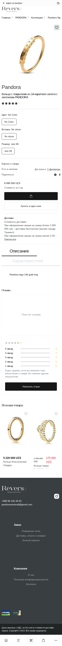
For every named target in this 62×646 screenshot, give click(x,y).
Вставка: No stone (11, 129)
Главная (6, 17)
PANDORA (20, 17)
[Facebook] (59, 175)
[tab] (19, 251)
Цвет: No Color (9, 114)
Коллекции (37, 17)
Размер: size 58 (10, 144)
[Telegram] (55, 175)
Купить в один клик (31, 206)
